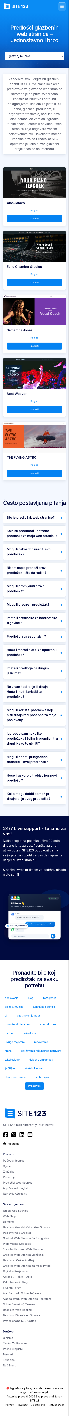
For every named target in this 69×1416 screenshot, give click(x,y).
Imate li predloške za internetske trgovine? (32, 620)
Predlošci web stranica (17, 1182)
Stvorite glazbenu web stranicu (23, 1249)
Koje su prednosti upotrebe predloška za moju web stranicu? (32, 533)
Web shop (9, 1216)
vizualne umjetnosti (28, 1015)
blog (30, 998)
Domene (8, 1221)
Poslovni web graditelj (17, 1232)
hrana (8, 1050)
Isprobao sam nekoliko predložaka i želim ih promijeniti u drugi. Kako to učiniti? (32, 738)
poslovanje (11, 998)
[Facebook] (6, 1134)
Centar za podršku (15, 1343)
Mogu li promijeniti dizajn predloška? (25, 588)
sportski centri (49, 1024)
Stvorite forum (12, 1288)
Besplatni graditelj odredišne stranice (26, 1227)
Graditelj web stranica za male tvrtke (27, 1265)
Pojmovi (10, 1404)
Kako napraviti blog (15, 1282)
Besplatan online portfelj (18, 1260)
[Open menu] (62, 6)
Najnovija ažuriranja (15, 1193)
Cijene (7, 1166)
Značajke (9, 1171)
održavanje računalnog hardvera (41, 1050)
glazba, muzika (14, 1006)
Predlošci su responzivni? (26, 636)
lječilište (10, 1068)
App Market (16, 1188)
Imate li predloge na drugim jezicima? (28, 670)
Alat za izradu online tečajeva (22, 1293)
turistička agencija (44, 1006)
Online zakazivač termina (19, 1304)
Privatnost (22, 1404)
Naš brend (9, 1365)
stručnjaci (9, 1360)
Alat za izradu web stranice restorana (27, 1299)
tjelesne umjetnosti (41, 1059)
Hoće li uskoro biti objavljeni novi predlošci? (32, 778)
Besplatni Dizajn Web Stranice (21, 1315)
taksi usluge (12, 1059)
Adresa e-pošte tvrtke (17, 1276)
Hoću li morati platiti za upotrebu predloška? (31, 652)
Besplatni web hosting (17, 1310)
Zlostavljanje (38, 1404)
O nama (8, 1338)
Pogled (34, 210)
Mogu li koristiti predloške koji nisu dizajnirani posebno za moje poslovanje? (31, 715)
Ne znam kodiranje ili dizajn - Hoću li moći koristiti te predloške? (28, 692)
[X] (13, 1134)
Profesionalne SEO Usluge (19, 1321)
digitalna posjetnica (15, 1271)
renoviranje (41, 1042)
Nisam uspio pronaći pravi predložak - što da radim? (26, 570)
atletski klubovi (33, 1068)
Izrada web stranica (15, 1210)
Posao (13, 1349)
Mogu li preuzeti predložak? (28, 604)
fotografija (49, 998)
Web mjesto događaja (17, 1243)
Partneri (8, 1354)
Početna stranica (13, 1160)
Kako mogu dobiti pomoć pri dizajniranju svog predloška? (28, 796)
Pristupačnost (56, 1404)
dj (6, 1015)
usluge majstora (15, 1042)
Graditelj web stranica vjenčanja (23, 1254)
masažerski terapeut (18, 1024)
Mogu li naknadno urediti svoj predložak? (29, 551)
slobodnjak (42, 1077)
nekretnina (29, 1033)
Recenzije (9, 1177)
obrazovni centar (15, 1077)
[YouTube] (30, 1134)
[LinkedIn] (22, 1134)
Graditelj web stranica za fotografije (26, 1238)
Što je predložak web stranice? (31, 517)
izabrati (35, 218)
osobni (9, 1033)
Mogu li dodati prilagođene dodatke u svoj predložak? (27, 759)
